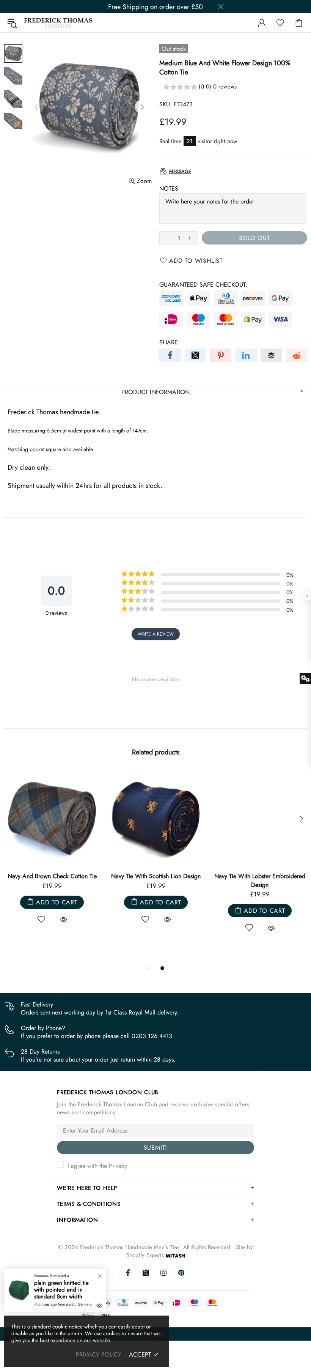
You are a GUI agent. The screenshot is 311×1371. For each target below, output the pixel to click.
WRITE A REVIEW (156, 634)
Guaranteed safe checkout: (203, 285)
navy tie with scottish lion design (156, 876)
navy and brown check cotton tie (52, 876)
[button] (233, 87)
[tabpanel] (52, 855)
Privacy (118, 1166)
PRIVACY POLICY (98, 1354)
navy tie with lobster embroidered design (259, 880)
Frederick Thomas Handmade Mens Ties (58, 23)
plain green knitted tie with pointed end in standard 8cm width (61, 1289)
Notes (168, 188)
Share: (169, 342)
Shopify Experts (145, 1255)
